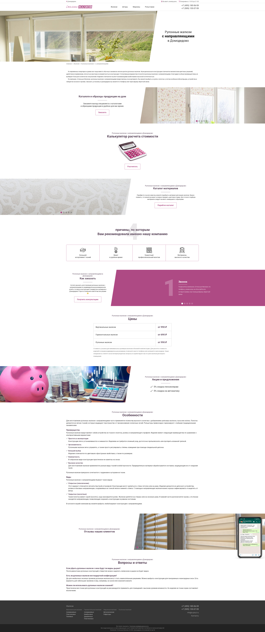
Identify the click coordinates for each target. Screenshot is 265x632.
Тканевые (69, 616)
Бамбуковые (88, 614)
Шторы (125, 7)
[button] (197, 121)
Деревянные (88, 616)
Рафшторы (107, 614)
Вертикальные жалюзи (74, 609)
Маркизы (136, 7)
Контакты (195, 616)
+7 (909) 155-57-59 (190, 8)
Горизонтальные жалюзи (92, 609)
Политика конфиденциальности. (139, 626)
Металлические (109, 612)
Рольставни (149, 7)
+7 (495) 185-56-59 (190, 5)
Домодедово (71, 1)
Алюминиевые (71, 612)
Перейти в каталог (166, 205)
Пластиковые (71, 614)
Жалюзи (114, 7)
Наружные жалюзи (110, 609)
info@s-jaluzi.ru (193, 613)
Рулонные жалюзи (125, 609)
